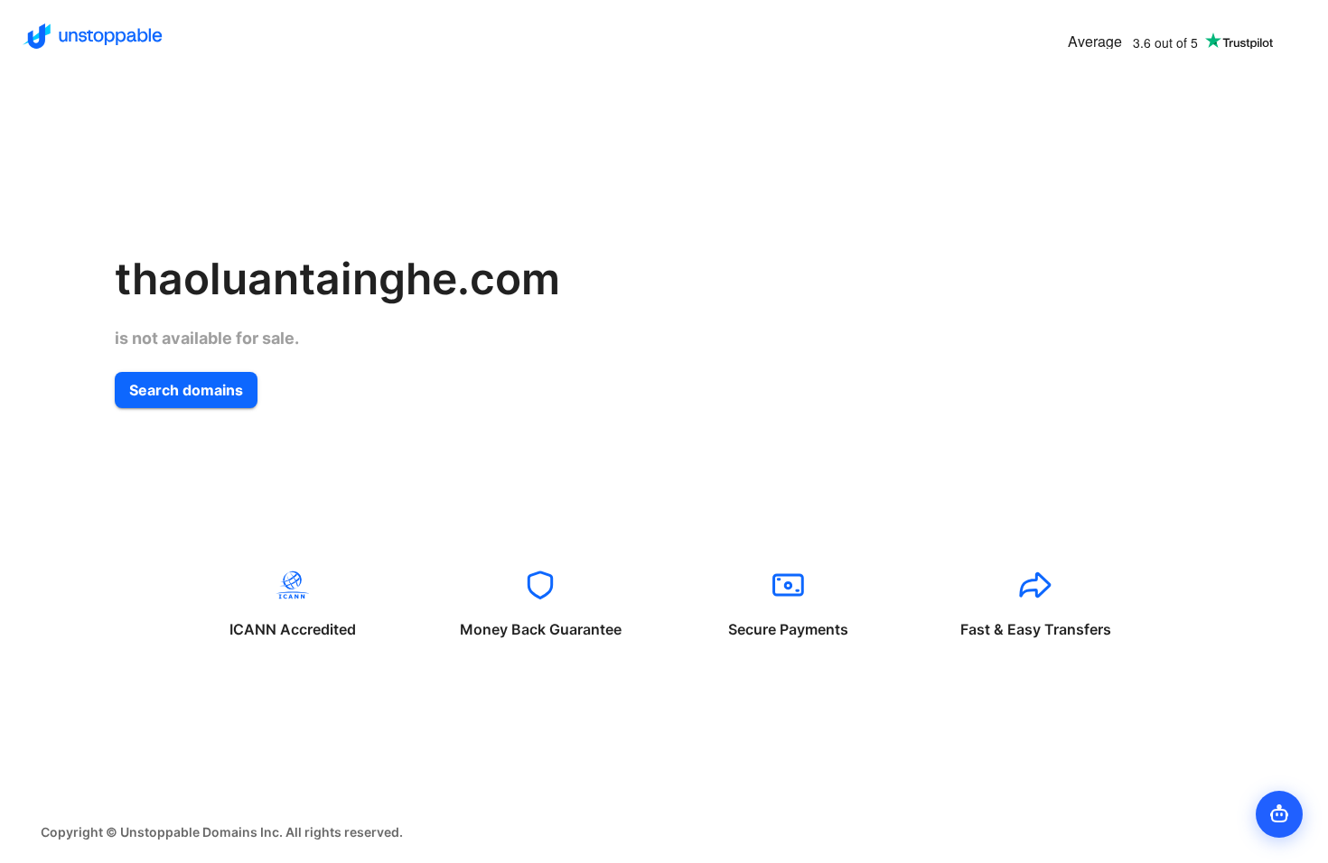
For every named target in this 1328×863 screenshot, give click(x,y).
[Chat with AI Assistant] (1279, 814)
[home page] (93, 36)
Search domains (186, 390)
